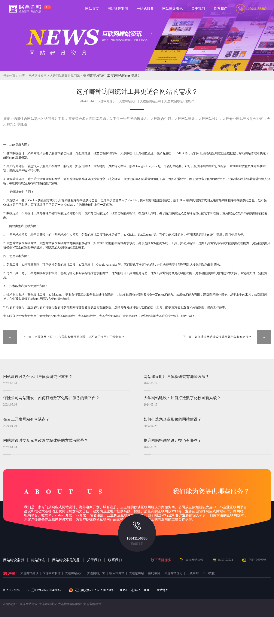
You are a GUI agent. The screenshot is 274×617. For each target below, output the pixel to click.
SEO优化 (209, 573)
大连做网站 (136, 573)
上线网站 (193, 573)
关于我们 (94, 560)
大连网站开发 (96, 573)
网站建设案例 (13, 560)
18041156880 (137, 538)
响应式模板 (225, 560)
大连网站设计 (128, 101)
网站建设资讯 (37, 75)
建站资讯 (38, 560)
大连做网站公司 (150, 101)
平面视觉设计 (257, 560)
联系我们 (115, 560)
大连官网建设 (92, 604)
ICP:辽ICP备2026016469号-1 (44, 590)
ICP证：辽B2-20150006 (135, 590)
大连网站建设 (107, 101)
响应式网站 (116, 573)
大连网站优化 (173, 573)
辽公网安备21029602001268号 (94, 590)
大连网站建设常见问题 (65, 75)
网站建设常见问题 (66, 560)
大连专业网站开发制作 (179, 101)
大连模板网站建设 (70, 604)
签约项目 (154, 573)
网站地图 (162, 590)
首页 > (23, 75)
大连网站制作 (52, 573)
